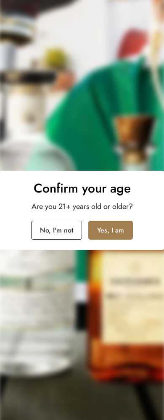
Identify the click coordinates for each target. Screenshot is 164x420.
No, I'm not (56, 230)
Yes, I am (110, 230)
